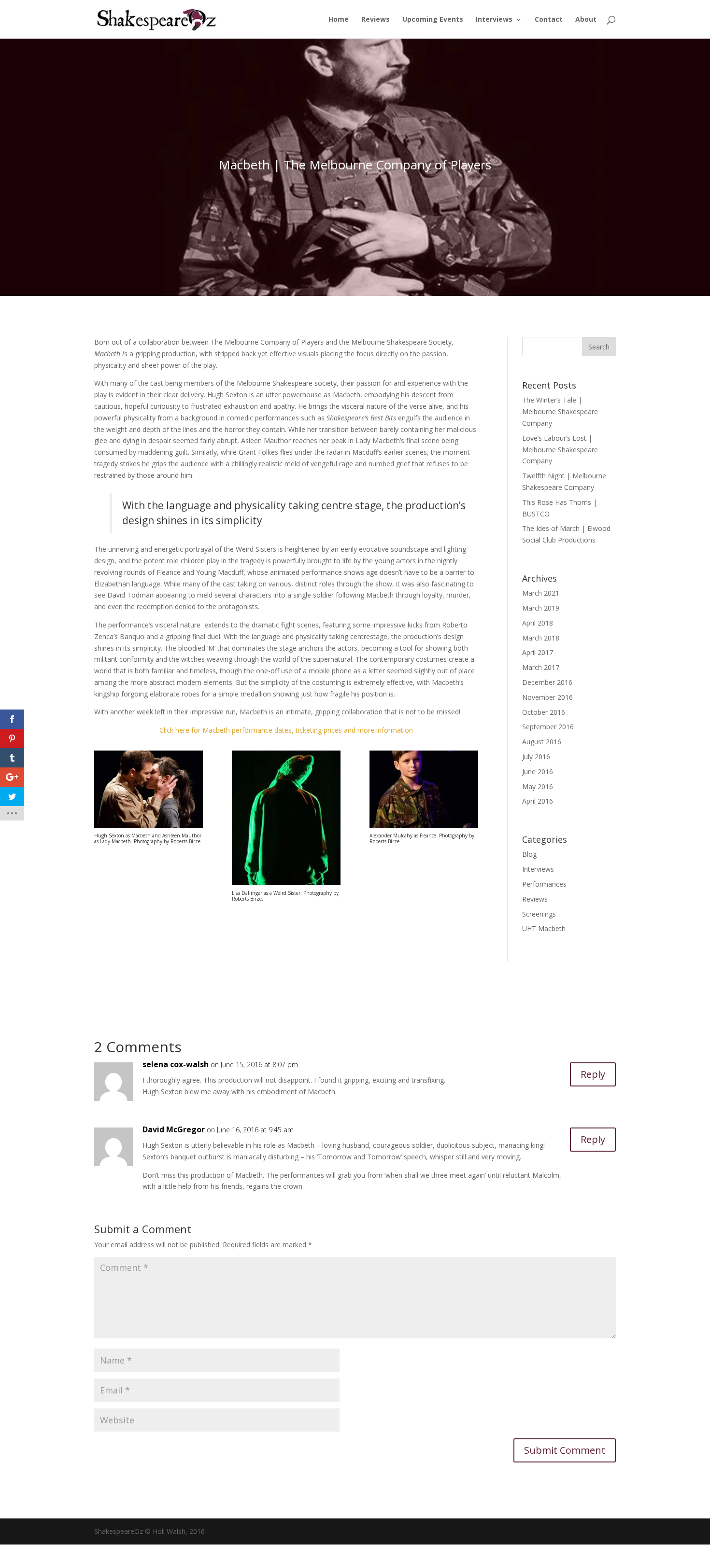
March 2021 (540, 593)
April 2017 (537, 652)
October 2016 (543, 712)
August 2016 (541, 741)
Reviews (375, 20)
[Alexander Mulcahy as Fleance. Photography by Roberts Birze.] (423, 827)
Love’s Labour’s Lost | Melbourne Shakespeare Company (560, 449)
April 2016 (537, 801)
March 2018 (540, 637)
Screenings (539, 914)
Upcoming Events (432, 20)
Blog (529, 854)
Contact (549, 20)
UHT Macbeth (544, 928)
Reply (593, 1074)
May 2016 (537, 786)
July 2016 (536, 756)
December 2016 (547, 682)
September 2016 (548, 726)
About (585, 20)
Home (338, 20)
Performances (544, 884)
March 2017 (540, 667)
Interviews (494, 20)
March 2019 (540, 607)
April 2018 (537, 622)
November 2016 (547, 697)
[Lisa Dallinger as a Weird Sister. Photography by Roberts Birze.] (286, 885)
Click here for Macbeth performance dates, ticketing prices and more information (286, 730)
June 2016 (537, 771)
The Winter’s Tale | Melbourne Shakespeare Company (560, 411)
